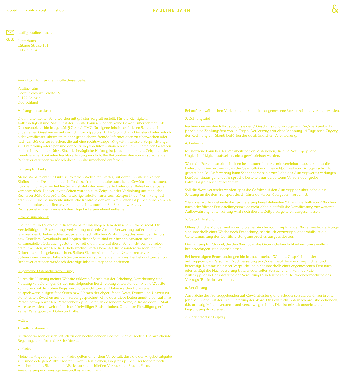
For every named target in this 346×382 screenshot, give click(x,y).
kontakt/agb (36, 10)
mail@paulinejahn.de (35, 32)
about (12, 10)
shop (60, 10)
